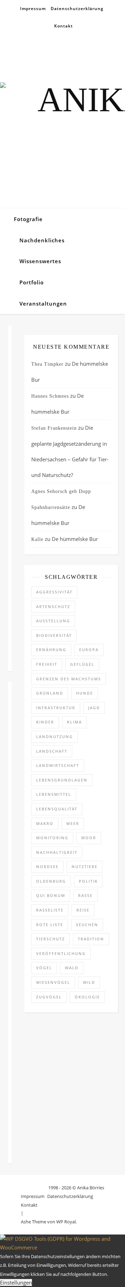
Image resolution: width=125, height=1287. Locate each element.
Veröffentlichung (61, 953)
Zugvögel (49, 996)
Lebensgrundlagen (62, 780)
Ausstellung (53, 620)
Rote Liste (49, 924)
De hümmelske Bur (75, 538)
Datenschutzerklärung (77, 8)
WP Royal (66, 1222)
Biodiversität (54, 635)
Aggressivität (54, 591)
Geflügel (82, 664)
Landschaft (51, 751)
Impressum (33, 8)
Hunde (84, 693)
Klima (74, 722)
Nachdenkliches (42, 240)
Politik (88, 881)
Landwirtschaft (57, 765)
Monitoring (52, 837)
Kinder (45, 722)
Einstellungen (16, 1282)
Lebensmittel (53, 794)
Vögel (44, 967)
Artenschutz (53, 606)
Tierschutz (50, 938)
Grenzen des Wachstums (68, 678)
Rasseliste (50, 910)
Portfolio (31, 282)
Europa (89, 649)
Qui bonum (50, 895)
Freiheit (46, 664)
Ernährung (51, 649)
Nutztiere (85, 866)
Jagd (94, 707)
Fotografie (28, 219)
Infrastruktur (55, 707)
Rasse (85, 895)
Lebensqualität (56, 808)
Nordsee (47, 866)
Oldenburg (51, 881)
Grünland (49, 693)
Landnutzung (54, 736)
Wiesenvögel (53, 982)
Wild (89, 982)
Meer (72, 823)
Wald (71, 967)
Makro (44, 823)
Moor (88, 837)
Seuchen (87, 924)
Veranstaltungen (43, 303)
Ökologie (87, 996)
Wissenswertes (40, 261)
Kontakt (63, 26)
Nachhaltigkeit (56, 852)
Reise (83, 910)
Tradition (91, 938)
